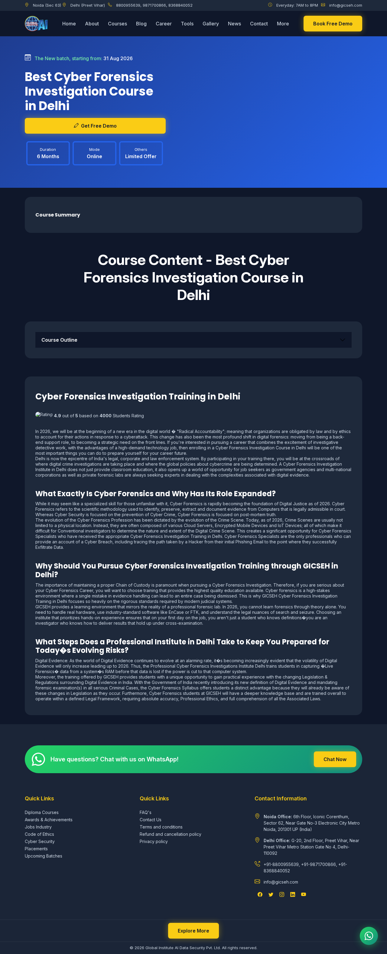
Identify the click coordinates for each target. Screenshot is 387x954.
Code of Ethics (39, 834)
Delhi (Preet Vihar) (87, 5)
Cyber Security (40, 841)
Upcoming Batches (43, 855)
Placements (36, 848)
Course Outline (59, 340)
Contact (259, 24)
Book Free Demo (333, 24)
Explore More (193, 931)
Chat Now (335, 759)
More (283, 24)
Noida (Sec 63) (47, 5)
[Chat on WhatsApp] (369, 936)
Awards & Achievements (49, 819)
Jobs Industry (38, 826)
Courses (117, 24)
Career (164, 24)
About (92, 24)
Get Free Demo (99, 126)
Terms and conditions (161, 826)
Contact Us (150, 819)
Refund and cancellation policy (170, 834)
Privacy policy (154, 841)
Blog (141, 24)
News (234, 24)
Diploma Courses (42, 812)
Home (69, 24)
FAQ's (145, 812)
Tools (187, 24)
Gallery (211, 24)
